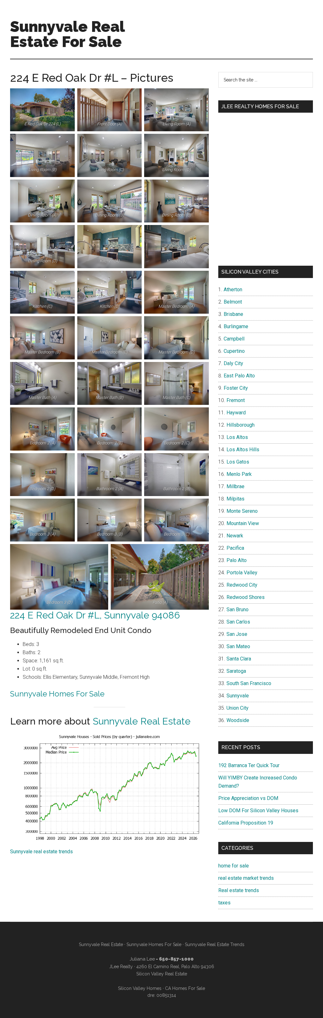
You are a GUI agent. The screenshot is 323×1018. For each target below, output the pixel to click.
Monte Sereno (242, 511)
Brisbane (233, 314)
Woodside (237, 720)
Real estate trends (238, 890)
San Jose (236, 634)
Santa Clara (238, 659)
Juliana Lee (142, 959)
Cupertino (234, 351)
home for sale (233, 866)
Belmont (233, 302)
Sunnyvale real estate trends (41, 852)
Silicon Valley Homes (140, 988)
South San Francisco (248, 683)
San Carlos (238, 622)
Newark (234, 536)
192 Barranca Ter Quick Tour (248, 765)
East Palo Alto (239, 376)
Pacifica (235, 548)
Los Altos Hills (242, 450)
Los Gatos (237, 462)
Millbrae (235, 486)
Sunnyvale (237, 696)
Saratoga (236, 671)
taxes (224, 903)
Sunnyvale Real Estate (142, 721)
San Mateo (238, 646)
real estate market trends (246, 878)
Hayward (236, 413)
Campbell (234, 339)
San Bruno (237, 610)
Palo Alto (236, 560)
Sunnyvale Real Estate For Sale (67, 34)
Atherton (233, 290)
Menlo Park (239, 474)
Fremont (235, 400)
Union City (237, 708)
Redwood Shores (245, 597)
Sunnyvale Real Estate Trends (214, 944)
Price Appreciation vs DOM (248, 798)
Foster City (236, 388)
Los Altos (237, 437)
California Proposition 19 (245, 823)
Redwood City (241, 585)
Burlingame (236, 326)
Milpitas (235, 499)
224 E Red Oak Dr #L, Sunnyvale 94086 (95, 615)
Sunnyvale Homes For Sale (57, 693)
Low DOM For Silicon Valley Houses (258, 811)
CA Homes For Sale (185, 988)
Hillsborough (240, 425)
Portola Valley (241, 573)
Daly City (233, 363)
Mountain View (242, 523)
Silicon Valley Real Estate (161, 973)
